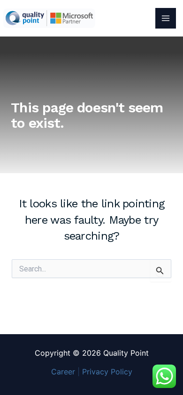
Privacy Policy (107, 371)
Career (63, 371)
